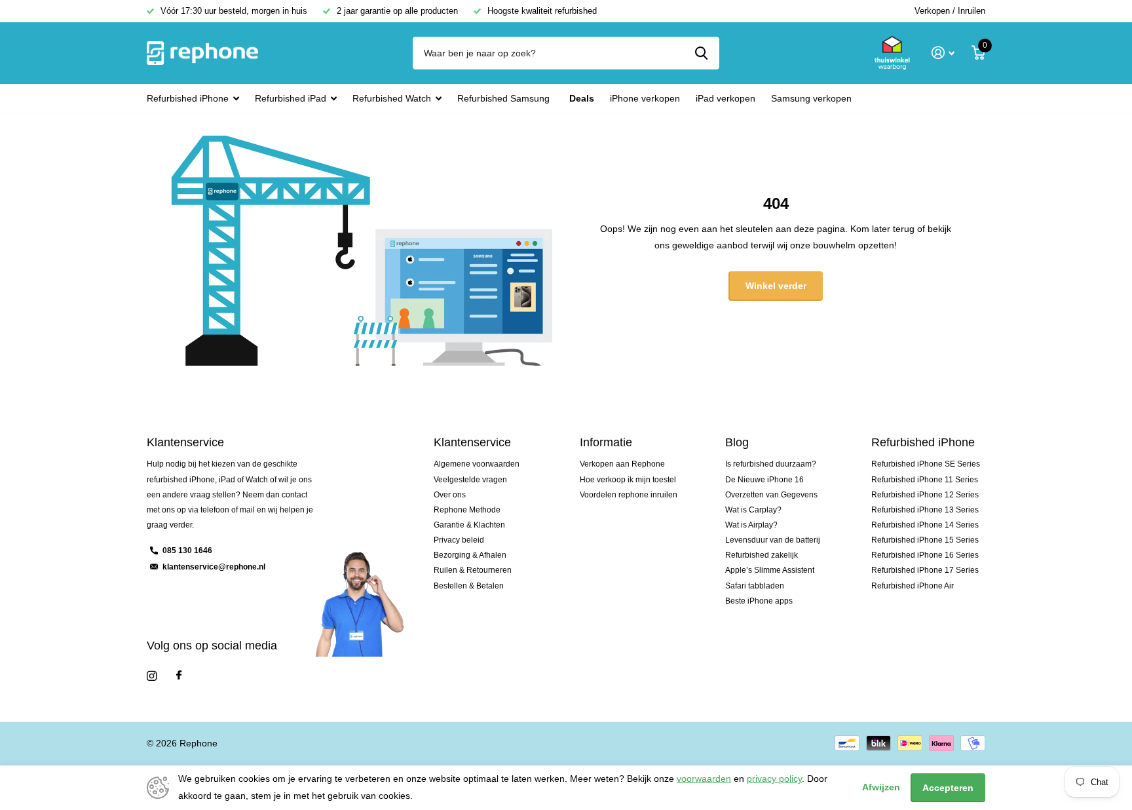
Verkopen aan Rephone (622, 464)
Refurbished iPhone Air (912, 585)
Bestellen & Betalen (469, 585)
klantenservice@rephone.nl (213, 566)
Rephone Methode (467, 509)
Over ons (450, 494)
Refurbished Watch (391, 98)
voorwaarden (704, 778)
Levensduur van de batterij (772, 540)
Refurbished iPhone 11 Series (924, 479)
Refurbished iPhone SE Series (925, 464)
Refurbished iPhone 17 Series (925, 570)
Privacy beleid (459, 540)
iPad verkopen (725, 98)
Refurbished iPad (290, 98)
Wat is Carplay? (753, 509)
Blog (737, 442)
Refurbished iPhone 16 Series (925, 555)
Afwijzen (881, 787)
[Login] (943, 53)
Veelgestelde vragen (470, 479)
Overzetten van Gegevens (771, 494)
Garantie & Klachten (469, 525)
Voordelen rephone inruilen (628, 494)
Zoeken (701, 53)
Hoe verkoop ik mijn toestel (628, 479)
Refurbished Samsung (503, 98)
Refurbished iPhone (188, 98)
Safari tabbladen (754, 585)
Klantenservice (472, 442)
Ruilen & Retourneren (473, 570)
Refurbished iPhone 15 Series (925, 540)
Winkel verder (775, 285)
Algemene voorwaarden (476, 464)
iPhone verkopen (645, 98)
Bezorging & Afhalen (470, 555)
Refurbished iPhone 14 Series (925, 525)
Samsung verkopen (811, 98)
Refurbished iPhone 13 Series (925, 509)
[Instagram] (152, 676)
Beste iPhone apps (759, 601)
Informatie (606, 442)
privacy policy (774, 778)
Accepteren (947, 787)
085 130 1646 (187, 550)
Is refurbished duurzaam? (770, 464)
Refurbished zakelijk (761, 555)
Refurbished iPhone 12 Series (925, 494)
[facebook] (178, 675)
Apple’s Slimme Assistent (769, 570)
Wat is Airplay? (751, 525)
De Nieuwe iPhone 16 (764, 479)
